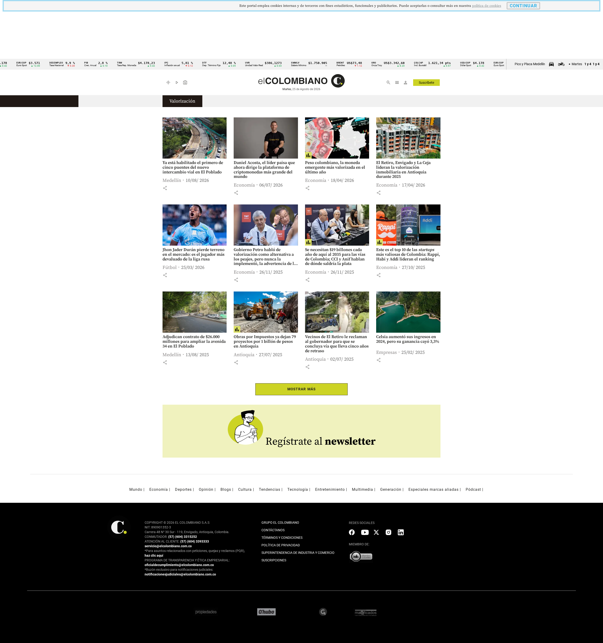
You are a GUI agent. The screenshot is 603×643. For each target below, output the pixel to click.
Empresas (386, 352)
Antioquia (244, 355)
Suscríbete (426, 82)
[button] (165, 188)
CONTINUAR (523, 5)
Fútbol (170, 268)
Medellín (172, 181)
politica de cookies (486, 6)
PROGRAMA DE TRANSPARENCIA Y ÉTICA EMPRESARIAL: (187, 560)
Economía (244, 185)
